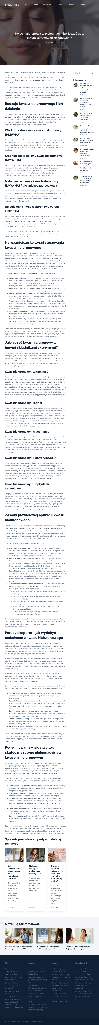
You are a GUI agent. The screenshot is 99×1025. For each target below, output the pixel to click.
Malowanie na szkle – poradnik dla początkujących (12, 993)
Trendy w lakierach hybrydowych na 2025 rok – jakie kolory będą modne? (57, 873)
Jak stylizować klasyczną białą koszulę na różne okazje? (37, 988)
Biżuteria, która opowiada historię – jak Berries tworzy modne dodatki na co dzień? (86, 88)
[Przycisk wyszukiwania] (92, 73)
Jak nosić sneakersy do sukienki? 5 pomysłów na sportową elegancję (37, 1007)
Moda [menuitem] (26, 4)
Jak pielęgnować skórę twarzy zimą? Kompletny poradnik (61, 977)
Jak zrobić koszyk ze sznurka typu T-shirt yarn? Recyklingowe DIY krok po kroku (86, 166)
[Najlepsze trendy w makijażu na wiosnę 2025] (35, 855)
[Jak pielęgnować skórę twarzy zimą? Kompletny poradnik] (14, 855)
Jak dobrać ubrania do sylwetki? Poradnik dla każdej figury (36, 971)
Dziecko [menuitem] (71, 4)
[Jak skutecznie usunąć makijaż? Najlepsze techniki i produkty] (80, 935)
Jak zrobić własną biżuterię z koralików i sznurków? (13, 985)
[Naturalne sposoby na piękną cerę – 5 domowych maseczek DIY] (19, 935)
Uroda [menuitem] (36, 4)
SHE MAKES (12, 4)
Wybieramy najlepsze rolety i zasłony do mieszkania (83, 985)
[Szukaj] (93, 5)
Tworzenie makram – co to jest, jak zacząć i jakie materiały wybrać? (14, 971)
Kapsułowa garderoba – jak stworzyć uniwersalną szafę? (37, 979)
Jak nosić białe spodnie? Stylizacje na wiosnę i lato (86, 141)
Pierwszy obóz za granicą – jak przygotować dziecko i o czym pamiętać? (86, 103)
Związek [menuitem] (82, 4)
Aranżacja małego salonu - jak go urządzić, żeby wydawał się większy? (84, 971)
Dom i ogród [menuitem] (47, 4)
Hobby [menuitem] (60, 4)
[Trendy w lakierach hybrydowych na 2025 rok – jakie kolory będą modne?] (57, 855)
